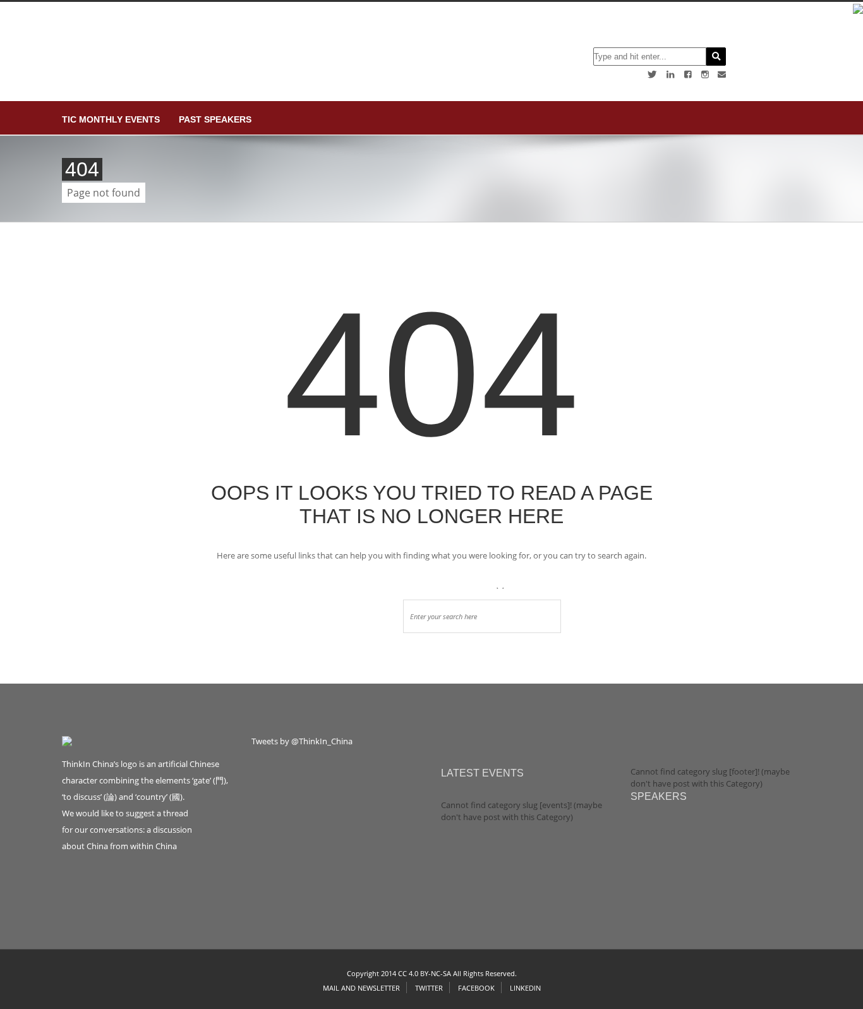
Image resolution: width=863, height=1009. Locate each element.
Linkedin (525, 988)
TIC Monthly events (111, 119)
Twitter (429, 988)
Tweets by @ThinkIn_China (302, 741)
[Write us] (721, 74)
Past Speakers (215, 119)
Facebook (476, 988)
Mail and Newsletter (361, 988)
